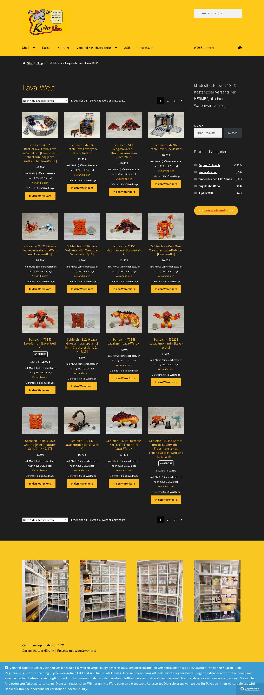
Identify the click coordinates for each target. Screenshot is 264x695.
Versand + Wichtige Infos (94, 48)
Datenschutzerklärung (38, 650)
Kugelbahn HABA (209, 186)
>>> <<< (216, 210)
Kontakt (64, 48)
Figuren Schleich (209, 165)
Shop (25, 48)
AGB (127, 48)
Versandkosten (40, 182)
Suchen (198, 126)
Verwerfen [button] (252, 689)
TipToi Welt (206, 193)
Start (30, 63)
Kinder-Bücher (208, 172)
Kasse (46, 48)
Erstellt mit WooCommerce (77, 650)
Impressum (145, 48)
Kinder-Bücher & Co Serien (215, 179)
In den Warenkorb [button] (40, 196)
